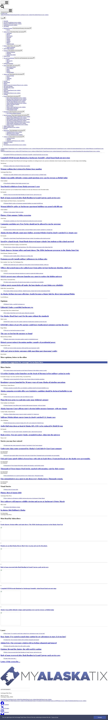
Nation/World (7, 56)
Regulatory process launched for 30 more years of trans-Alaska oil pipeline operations (33, 382)
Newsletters (41, 14)
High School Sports (11, 67)
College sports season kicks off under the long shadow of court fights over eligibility (32, 285)
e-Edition (6, 89)
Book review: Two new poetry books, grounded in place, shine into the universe (30, 435)
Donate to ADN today (5, 16)
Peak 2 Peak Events (16, 97)
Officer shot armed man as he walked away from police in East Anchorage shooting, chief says (36, 268)
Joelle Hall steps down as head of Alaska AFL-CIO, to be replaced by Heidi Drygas (32, 426)
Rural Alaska (9, 36)
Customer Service (10, 138)
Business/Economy (8, 28)
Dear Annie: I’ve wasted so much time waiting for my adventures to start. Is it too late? (33, 637)
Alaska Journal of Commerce (16, 85)
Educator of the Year (16, 99)
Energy (8, 29)
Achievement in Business (12, 108)
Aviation (8, 41)
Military (8, 42)
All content (6, 26)
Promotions (6, 111)
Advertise (8, 139)
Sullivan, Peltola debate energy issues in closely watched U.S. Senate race (28, 417)
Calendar (6, 94)
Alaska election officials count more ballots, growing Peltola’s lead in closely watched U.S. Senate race (39, 233)
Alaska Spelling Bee (16, 103)
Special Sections (7, 115)
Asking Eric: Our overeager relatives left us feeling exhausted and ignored (29, 643)
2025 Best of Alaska (16, 120)
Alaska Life (6, 74)
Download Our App (10, 699)
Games (10, 25)
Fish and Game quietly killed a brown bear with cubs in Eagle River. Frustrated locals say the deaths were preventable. (45, 459)
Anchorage (9, 33)
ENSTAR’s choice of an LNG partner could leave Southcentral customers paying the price (34, 325)
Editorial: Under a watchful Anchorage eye (17, 307)
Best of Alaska (9, 105)
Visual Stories (7, 82)
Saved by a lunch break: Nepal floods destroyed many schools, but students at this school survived (37, 241)
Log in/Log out (12, 22)
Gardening (8, 78)
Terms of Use (4, 700)
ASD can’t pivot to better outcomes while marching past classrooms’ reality (29, 351)
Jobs (12, 133)
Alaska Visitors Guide (9, 126)
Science (8, 38)
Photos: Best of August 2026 (11, 493)
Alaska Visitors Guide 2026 (18, 122)
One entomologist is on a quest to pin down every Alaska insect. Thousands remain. (32, 479)
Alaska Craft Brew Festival (12, 104)
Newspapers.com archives (15, 144)
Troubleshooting (77, 700)
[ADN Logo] (4, 13)
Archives (6, 143)
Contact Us (6, 136)
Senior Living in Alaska (17, 124)
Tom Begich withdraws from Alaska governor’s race (20, 186)
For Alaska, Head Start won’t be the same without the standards (25, 316)
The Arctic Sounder (8, 86)
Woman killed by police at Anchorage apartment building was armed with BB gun (31, 206)
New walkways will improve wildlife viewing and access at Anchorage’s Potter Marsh (33, 501)
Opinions (12, 14)
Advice (8, 79)
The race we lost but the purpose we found (16, 333)
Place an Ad (14, 134)
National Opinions (10, 52)
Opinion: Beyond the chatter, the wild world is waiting (21, 649)
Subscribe (6, 21)
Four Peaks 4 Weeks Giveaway (13, 113)
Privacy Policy (15, 700)
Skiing (7, 69)
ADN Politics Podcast (9, 48)
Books (7, 59)
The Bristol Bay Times (9, 87)
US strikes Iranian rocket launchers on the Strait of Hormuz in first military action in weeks (35, 373)
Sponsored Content (8, 142)
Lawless (5, 81)
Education (8, 37)
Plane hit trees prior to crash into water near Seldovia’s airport (24, 400)
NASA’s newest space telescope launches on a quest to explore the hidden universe (31, 276)
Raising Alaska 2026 (16, 118)
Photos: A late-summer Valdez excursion (16, 215)
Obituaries (6, 91)
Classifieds (14, 132)
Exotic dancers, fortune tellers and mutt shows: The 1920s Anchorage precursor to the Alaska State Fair (40, 250)
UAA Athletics (9, 68)
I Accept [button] (100, 717)
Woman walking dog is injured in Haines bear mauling (21, 169)
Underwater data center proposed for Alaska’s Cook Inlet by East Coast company (31, 449)
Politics (8, 14)
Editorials (8, 53)
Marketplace (6, 130)
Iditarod (5, 83)
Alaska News (4, 14)
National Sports (10, 72)
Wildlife (8, 40)
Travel (7, 77)
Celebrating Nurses (16, 100)
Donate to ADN (13, 23)
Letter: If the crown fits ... (10, 662)
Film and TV (9, 60)
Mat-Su (8, 34)
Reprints (5, 128)
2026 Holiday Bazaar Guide (18, 116)
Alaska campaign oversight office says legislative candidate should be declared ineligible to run (36, 391)
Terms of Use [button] (54, 717)
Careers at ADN (15, 140)
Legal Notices (12, 93)
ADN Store (11, 127)
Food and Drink (10, 75)
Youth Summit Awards (11, 109)
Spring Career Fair (16, 107)
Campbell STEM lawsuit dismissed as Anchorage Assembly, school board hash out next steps (35, 158)
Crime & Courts (10, 43)
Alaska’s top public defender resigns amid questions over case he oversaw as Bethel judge (34, 178)
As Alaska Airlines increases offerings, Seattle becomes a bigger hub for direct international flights (38, 294)
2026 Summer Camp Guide (18, 119)
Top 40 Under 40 (15, 101)
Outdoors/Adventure (8, 63)
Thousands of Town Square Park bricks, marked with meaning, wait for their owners (32, 469)
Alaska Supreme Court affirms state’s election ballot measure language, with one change (34, 409)
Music (7, 62)
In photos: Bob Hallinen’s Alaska (13, 510)
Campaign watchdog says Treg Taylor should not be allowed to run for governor (31, 224)
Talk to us (25, 14)
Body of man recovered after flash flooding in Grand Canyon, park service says (30, 198)
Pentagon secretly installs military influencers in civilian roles (24, 259)
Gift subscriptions (80, 148)
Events (5, 96)
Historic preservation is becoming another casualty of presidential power (28, 342)
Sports (15, 14)
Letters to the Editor (11, 54)
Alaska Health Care (16, 123)
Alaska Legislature (10, 47)
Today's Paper (12, 90)
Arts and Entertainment (9, 58)
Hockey (8, 71)
